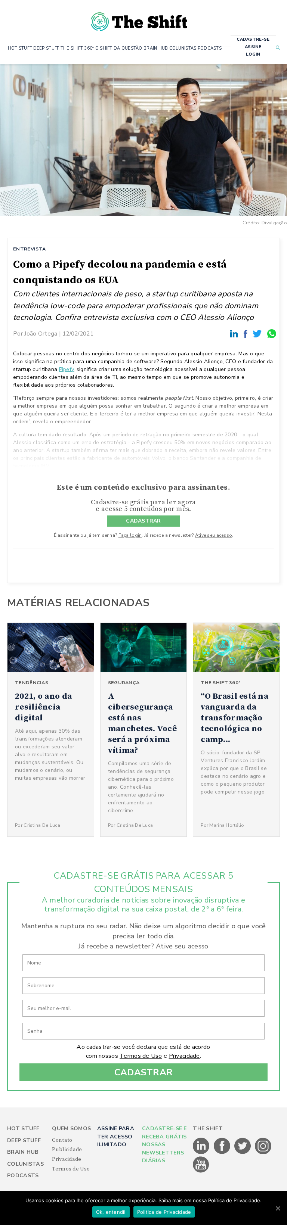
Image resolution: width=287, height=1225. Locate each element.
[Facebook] (247, 333)
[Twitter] (258, 333)
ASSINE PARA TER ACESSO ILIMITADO (115, 1136)
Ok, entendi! (111, 1212)
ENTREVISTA (29, 249)
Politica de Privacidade (164, 1212)
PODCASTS (210, 48)
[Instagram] (263, 1152)
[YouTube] (201, 1171)
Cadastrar (143, 1072)
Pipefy (66, 369)
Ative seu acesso (213, 535)
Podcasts (22, 1175)
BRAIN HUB (156, 48)
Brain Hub (23, 1152)
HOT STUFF (20, 48)
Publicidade (67, 1149)
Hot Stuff (23, 1128)
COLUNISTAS (183, 48)
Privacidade (184, 1056)
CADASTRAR (143, 520)
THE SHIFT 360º (77, 48)
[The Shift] (139, 18)
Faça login (130, 535)
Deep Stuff (24, 1140)
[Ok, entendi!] (277, 1208)
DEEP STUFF (46, 48)
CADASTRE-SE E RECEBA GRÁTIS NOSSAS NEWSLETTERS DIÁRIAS (164, 1144)
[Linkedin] (235, 333)
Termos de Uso (141, 1056)
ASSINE (253, 47)
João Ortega (40, 333)
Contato (62, 1140)
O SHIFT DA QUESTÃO (118, 48)
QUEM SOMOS (71, 1128)
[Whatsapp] (272, 333)
